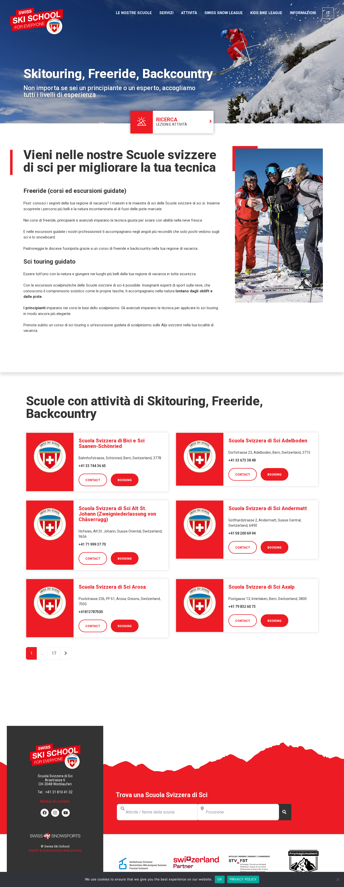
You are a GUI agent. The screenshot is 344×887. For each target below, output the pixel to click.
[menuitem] (328, 13)
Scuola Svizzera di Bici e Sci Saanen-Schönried (112, 443)
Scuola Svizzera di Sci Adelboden (267, 441)
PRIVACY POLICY (243, 879)
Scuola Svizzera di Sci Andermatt (267, 508)
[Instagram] (55, 813)
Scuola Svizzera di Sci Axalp (261, 587)
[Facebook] (45, 813)
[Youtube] (66, 813)
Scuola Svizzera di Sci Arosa (112, 587)
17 (54, 653)
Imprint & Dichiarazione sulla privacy (55, 850)
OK (219, 879)
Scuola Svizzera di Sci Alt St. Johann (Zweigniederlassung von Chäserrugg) (117, 513)
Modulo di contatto (55, 801)
